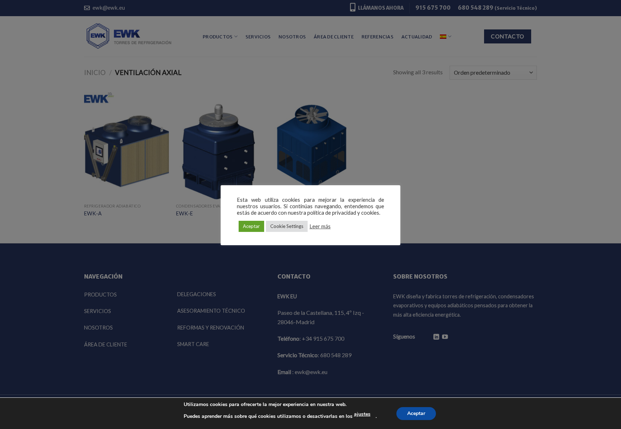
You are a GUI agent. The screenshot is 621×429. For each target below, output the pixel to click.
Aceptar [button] (251, 226)
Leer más (320, 226)
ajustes (362, 414)
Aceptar (416, 413)
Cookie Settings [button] (286, 226)
